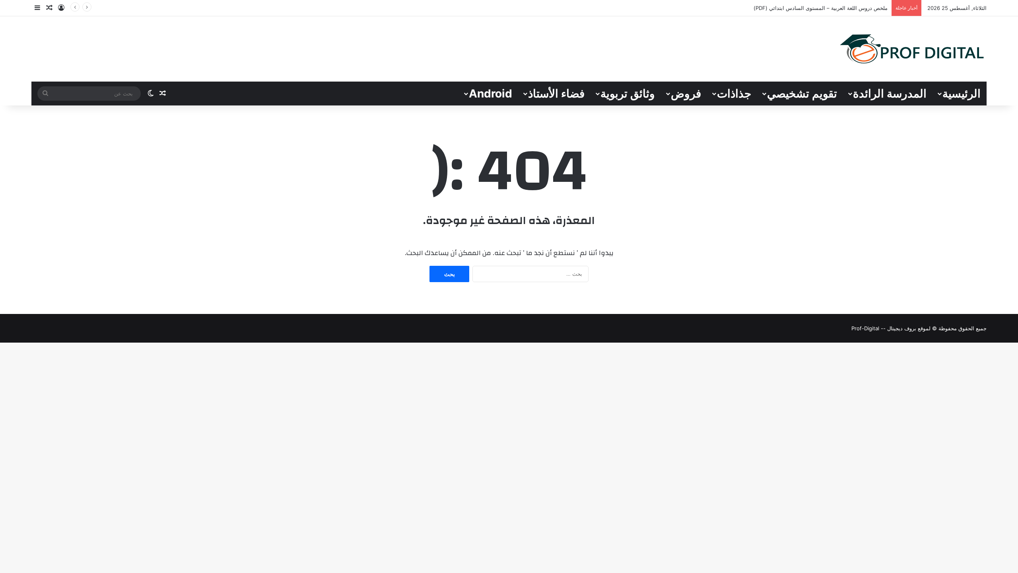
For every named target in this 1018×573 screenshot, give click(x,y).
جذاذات (734, 93)
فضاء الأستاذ (556, 93)
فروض (686, 93)
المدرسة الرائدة (890, 93)
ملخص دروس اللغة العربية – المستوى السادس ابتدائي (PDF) (821, 8)
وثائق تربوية (627, 93)
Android (490, 93)
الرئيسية (961, 93)
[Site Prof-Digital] (912, 49)
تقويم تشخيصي (802, 93)
